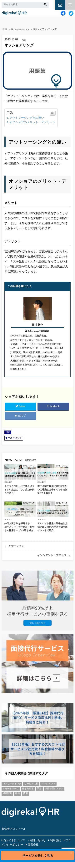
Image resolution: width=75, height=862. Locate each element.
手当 (39, 789)
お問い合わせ (37, 840)
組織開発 (7, 793)
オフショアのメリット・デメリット (32, 122)
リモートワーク (11, 789)
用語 (8, 432)
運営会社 (33, 844)
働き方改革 (28, 789)
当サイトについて (14, 840)
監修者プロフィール (14, 829)
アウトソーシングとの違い (26, 118)
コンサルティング (12, 784)
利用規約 (55, 840)
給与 (17, 793)
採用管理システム (54, 789)
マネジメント (15, 438)
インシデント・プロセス (52, 555)
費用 (25, 793)
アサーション (16, 546)
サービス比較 (31, 784)
